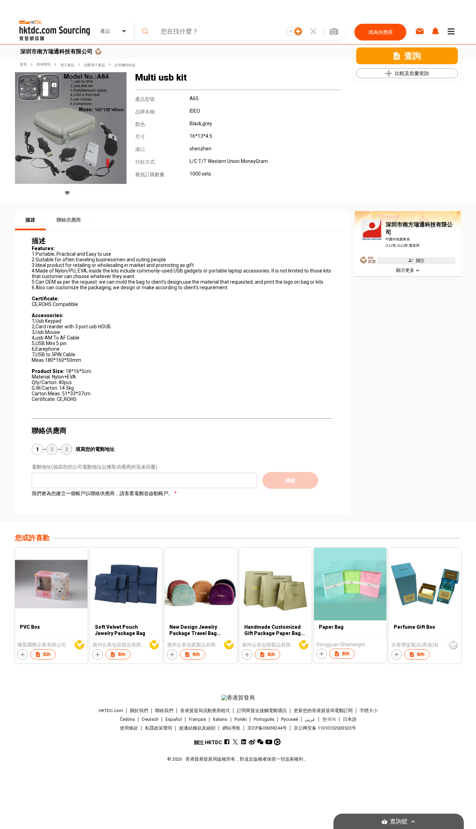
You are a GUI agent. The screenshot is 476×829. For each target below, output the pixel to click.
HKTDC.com (111, 710)
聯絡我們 (164, 710)
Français (197, 719)
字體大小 (369, 710)
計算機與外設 (125, 65)
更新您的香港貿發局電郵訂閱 (323, 710)
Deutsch (150, 719)
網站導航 (231, 728)
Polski (241, 719)
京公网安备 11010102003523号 (325, 728)
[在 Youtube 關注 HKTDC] (269, 742)
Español (174, 719)
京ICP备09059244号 (267, 728)
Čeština (127, 719)
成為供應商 (380, 32)
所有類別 (44, 64)
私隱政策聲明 (158, 728)
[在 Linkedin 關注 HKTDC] (243, 742)
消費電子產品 (94, 65)
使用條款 (129, 728)
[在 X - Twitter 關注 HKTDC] (235, 742)
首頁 (23, 64)
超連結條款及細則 (197, 728)
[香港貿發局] (238, 698)
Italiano (220, 719)
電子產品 (67, 65)
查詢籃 (399, 821)
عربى (310, 719)
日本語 (349, 719)
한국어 (329, 719)
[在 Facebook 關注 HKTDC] (227, 742)
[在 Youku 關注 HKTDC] (277, 742)
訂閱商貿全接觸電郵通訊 (262, 710)
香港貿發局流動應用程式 (205, 710)
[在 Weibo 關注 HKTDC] (252, 742)
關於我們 (139, 710)
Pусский (289, 719)
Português (264, 719)
